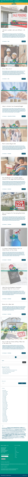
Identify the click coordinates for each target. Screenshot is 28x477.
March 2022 (4, 415)
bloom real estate (11, 427)
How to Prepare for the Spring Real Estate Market (13, 213)
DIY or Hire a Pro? (7, 69)
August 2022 (4, 409)
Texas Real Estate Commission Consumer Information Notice (8, 469)
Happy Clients (10, 116)
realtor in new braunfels (20, 433)
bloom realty (19, 427)
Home (15, 447)
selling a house (7, 436)
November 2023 (5, 391)
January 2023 (4, 403)
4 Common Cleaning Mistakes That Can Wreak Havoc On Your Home (12, 249)
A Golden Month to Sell (5, 373)
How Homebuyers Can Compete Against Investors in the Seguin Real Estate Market (13, 178)
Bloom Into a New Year (8, 304)
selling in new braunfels (8, 437)
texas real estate (8, 438)
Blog (8, 41)
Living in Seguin (17, 452)
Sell (15, 448)
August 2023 (4, 395)
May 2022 (4, 413)
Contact (16, 457)
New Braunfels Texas (8, 432)
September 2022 (5, 408)
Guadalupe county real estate (20, 429)
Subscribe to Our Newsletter (5, 454)
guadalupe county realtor (18, 430)
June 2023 (4, 397)
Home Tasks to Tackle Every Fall (7, 372)
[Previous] (8, 357)
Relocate (16, 451)
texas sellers (12, 438)
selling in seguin (14, 437)
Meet (15, 453)
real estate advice (16, 432)
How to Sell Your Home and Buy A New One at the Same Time (13, 342)
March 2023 (4, 401)
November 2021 (5, 420)
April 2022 (4, 414)
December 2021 (5, 419)
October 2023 (4, 392)
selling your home (19, 437)
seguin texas (8, 435)
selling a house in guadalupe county (16, 436)
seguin (7, 434)
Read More (23, 41)
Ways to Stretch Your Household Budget (12, 106)
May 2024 (4, 390)
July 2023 (4, 396)
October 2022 (4, 407)
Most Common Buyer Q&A (9, 144)
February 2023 (4, 402)
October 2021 (4, 421)
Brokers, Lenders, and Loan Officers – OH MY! (13, 30)
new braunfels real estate (14, 431)
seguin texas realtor (15, 435)
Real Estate (13, 116)
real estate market (21, 432)
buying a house (8, 428)
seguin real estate (13, 434)
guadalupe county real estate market (8, 430)
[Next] (19, 357)
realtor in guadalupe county (12, 433)
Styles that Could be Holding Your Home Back (8, 371)
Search (3, 360)
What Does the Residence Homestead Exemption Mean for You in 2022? (11, 288)
